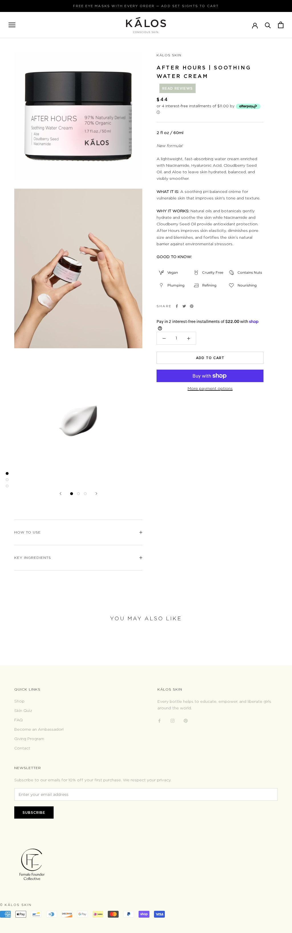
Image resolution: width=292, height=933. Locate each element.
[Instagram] (173, 720)
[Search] (268, 25)
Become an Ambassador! (39, 729)
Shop (19, 701)
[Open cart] (280, 25)
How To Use (27, 532)
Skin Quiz (23, 710)
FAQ (18, 720)
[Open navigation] (12, 24)
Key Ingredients (32, 557)
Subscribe (34, 812)
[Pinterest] (191, 306)
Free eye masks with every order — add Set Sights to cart (146, 6)
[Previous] (60, 493)
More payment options (210, 388)
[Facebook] (177, 306)
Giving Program (29, 738)
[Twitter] (184, 306)
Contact (22, 748)
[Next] (96, 493)
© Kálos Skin (16, 905)
